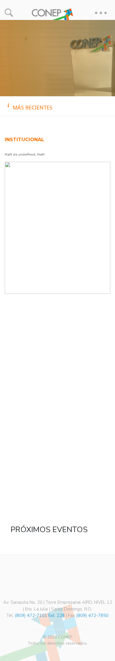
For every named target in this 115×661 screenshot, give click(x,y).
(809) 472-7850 (92, 615)
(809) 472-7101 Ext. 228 (40, 615)
